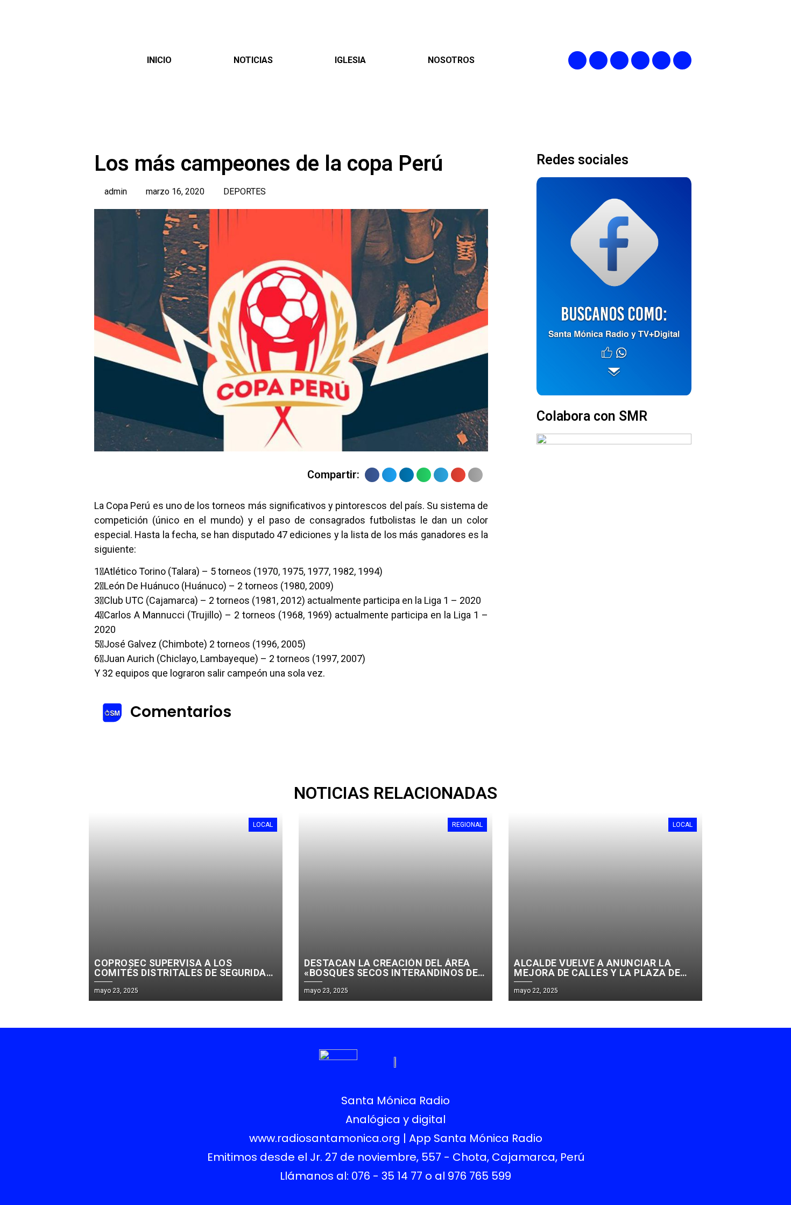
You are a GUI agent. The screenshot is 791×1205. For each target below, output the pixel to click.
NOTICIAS (253, 60)
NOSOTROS (451, 60)
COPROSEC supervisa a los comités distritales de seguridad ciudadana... (183, 972)
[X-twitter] (640, 60)
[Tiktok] (682, 60)
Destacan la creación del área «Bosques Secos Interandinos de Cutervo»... (391, 972)
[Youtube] (661, 60)
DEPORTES (244, 191)
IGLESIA (350, 60)
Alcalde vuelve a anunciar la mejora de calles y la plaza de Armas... (597, 972)
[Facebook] (577, 60)
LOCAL (263, 824)
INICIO (159, 60)
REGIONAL (467, 824)
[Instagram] (619, 60)
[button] (372, 475)
